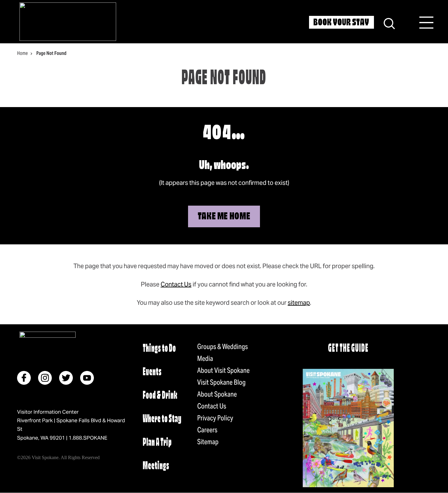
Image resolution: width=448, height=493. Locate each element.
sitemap (299, 303)
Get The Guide (348, 349)
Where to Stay (162, 419)
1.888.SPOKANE (88, 437)
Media (205, 358)
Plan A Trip (157, 442)
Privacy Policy (215, 418)
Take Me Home (224, 217)
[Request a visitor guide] (348, 428)
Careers (207, 430)
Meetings (156, 466)
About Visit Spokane (223, 370)
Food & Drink (160, 395)
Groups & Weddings (222, 346)
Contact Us (176, 284)
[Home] (68, 21)
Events (152, 372)
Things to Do (159, 348)
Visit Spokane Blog (221, 382)
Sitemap (208, 441)
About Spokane (217, 394)
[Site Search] (389, 22)
